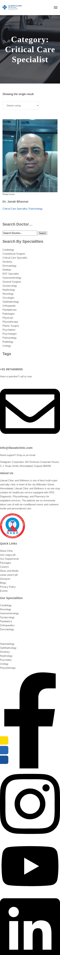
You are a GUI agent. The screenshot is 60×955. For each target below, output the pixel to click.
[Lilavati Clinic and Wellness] (12, 8)
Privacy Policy (8, 586)
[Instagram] (30, 837)
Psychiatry (6, 659)
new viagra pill (7, 554)
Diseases (5, 578)
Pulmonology (35, 208)
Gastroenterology (11, 277)
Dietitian (6, 269)
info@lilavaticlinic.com (16, 447)
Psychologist (9, 333)
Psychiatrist (8, 329)
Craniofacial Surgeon (13, 253)
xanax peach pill (9, 574)
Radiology (7, 341)
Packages (5, 562)
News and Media (9, 570)
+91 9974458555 (11, 369)
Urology (6, 345)
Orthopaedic (9, 305)
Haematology (7, 643)
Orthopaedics (7, 625)
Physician (7, 317)
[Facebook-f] (30, 767)
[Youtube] (30, 891)
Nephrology (8, 289)
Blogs (3, 582)
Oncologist (8, 297)
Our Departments (9, 558)
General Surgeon (11, 281)
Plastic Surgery (10, 325)
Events (4, 590)
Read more (8, 194)
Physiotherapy (10, 321)
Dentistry (7, 261)
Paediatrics (6, 621)
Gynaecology (9, 285)
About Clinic (6, 550)
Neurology (8, 293)
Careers (4, 566)
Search (42, 233)
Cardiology (8, 249)
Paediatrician (9, 309)
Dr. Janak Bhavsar (15, 201)
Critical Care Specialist (14, 208)
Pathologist (8, 313)
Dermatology (9, 265)
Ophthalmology (10, 301)
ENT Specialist (10, 273)
